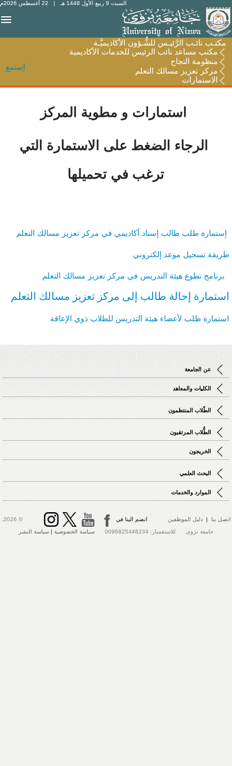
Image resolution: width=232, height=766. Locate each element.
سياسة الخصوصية (74, 531)
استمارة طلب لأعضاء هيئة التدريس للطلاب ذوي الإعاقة (139, 318)
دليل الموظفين (185, 519)
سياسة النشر (34, 531)
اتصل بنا (221, 519)
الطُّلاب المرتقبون (191, 432)
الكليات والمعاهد (193, 388)
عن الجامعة (199, 369)
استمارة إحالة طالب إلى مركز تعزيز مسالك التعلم (120, 296)
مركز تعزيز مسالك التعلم (176, 70)
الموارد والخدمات (192, 492)
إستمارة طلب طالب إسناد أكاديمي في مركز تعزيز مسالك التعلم (122, 233)
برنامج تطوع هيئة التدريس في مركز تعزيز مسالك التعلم (135, 275)
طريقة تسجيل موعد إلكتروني (181, 254)
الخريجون (201, 451)
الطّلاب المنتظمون (190, 410)
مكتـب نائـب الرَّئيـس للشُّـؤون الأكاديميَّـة (159, 42)
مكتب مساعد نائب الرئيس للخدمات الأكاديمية (143, 51)
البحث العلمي (196, 473)
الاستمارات (200, 79)
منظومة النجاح (194, 61)
